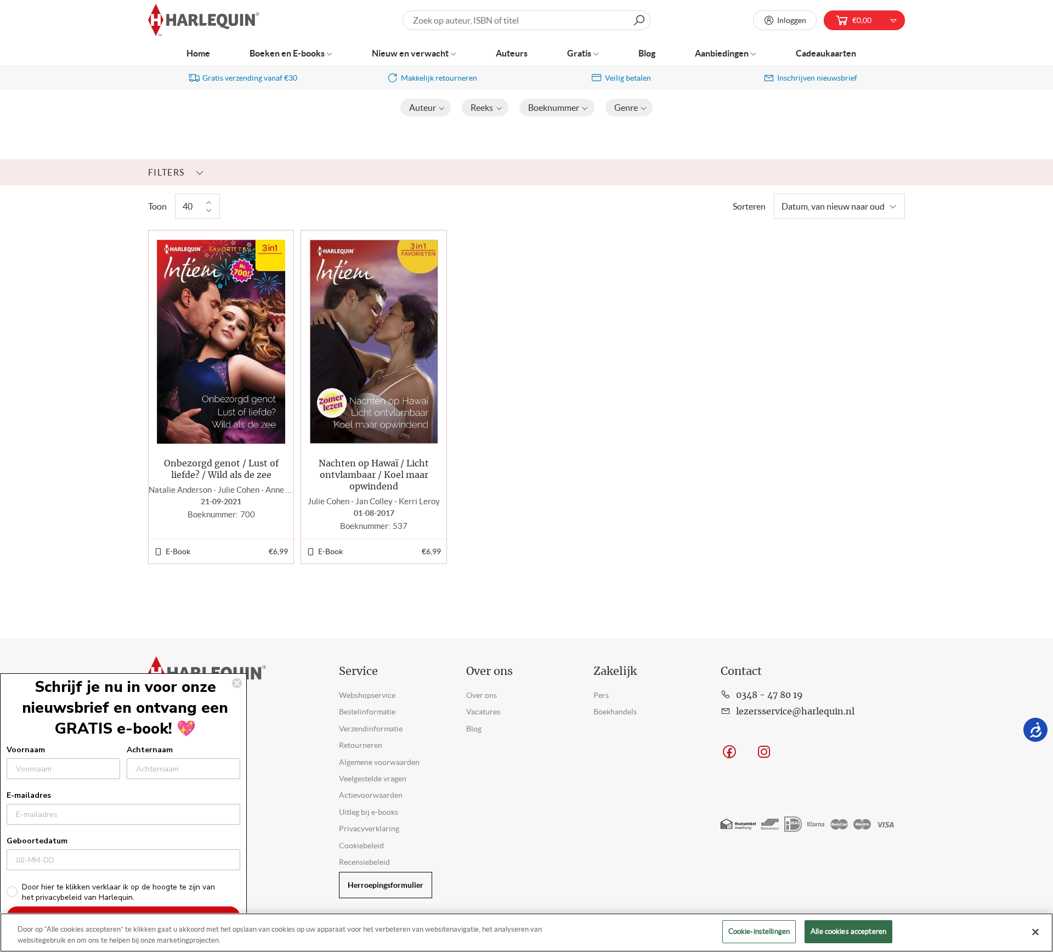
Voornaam (26, 750)
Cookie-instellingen (759, 931)
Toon (157, 206)
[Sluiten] (1035, 932)
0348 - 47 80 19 (769, 695)
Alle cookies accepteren (848, 931)
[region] (526, 932)
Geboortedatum (37, 841)
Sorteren (749, 206)
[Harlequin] (203, 20)
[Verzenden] (638, 20)
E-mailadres (29, 795)
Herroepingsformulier (385, 885)
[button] (426, 107)
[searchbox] (526, 20)
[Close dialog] (236, 683)
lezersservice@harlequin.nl (795, 711)
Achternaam (150, 750)
